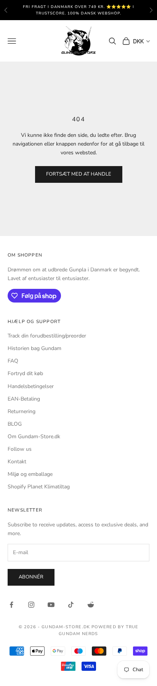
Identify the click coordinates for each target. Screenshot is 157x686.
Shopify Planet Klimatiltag (39, 486)
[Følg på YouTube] (51, 604)
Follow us (20, 449)
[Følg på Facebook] (11, 604)
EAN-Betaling (24, 398)
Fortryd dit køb (25, 373)
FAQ (13, 360)
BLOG (15, 424)
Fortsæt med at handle (78, 174)
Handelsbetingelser (31, 386)
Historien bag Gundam (34, 348)
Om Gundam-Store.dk (34, 436)
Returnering (21, 411)
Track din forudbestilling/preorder (47, 335)
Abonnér (31, 577)
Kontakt (17, 461)
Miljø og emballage (30, 474)
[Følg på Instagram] (31, 604)
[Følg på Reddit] (91, 604)
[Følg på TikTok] (71, 604)
